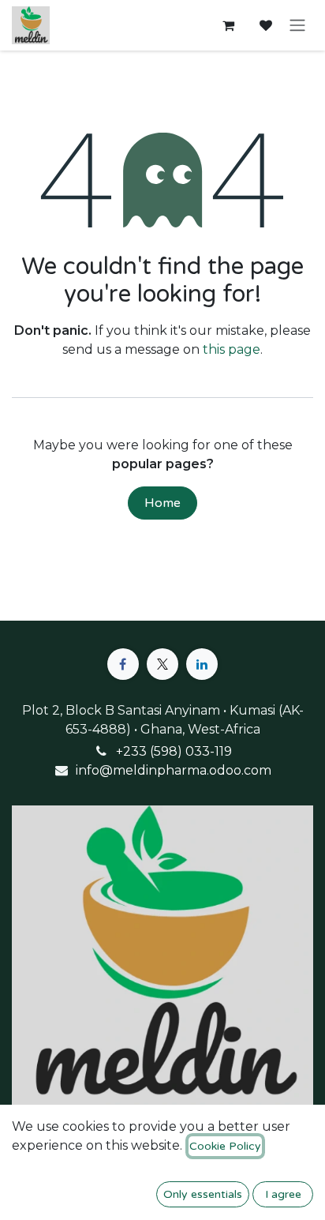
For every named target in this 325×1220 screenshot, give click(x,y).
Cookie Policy (225, 1146)
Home (162, 503)
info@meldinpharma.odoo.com (173, 770)
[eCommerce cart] (228, 25)
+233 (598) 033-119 (174, 751)
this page (231, 349)
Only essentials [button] (202, 1194)
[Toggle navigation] (297, 25)
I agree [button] (283, 1194)
